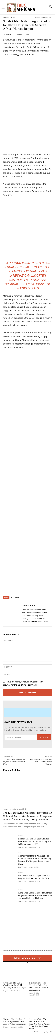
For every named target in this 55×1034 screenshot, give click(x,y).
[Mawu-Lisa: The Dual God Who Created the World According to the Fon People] (15, 972)
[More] (41, 588)
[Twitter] (21, 588)
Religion (5, 991)
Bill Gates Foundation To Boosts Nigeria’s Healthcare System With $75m (14, 761)
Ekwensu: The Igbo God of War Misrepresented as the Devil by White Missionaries (14, 1021)
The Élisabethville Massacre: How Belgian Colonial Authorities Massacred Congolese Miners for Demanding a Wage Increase (27, 816)
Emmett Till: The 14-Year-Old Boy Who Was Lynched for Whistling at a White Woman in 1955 (34, 841)
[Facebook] (14, 588)
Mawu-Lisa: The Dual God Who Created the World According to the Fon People (14, 985)
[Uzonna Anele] (13, 613)
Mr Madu (13, 809)
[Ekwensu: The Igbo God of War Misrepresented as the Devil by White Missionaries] (15, 1008)
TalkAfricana (22, 867)
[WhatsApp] (34, 588)
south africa (15, 597)
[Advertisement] (27, 87)
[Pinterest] (27, 588)
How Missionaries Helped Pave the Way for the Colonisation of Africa (34, 877)
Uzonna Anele (10, 34)
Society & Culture (9, 17)
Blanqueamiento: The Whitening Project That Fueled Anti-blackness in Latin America (38, 986)
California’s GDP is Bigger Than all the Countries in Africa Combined (41, 761)
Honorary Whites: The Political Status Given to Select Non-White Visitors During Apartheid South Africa (39, 1024)
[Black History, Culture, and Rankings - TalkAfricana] (21, 8)
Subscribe (44, 737)
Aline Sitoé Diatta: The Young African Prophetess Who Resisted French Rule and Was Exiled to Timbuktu (35, 895)
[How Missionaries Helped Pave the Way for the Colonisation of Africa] (9, 878)
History (5, 809)
